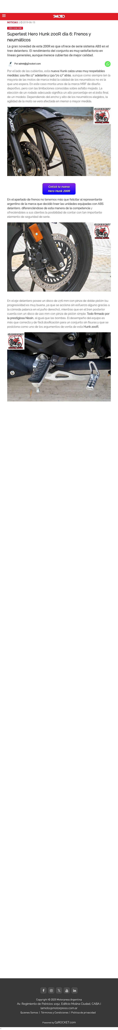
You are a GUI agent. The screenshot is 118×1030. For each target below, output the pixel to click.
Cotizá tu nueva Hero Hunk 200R (59, 189)
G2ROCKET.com (65, 1022)
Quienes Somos (29, 1012)
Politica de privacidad (83, 1012)
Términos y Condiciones (54, 1012)
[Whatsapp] (108, 64)
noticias (12, 22)
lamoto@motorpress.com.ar (59, 1008)
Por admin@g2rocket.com (27, 63)
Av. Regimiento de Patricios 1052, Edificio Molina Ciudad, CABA (58, 1004)
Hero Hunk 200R (15, 28)
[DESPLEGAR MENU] (4, 15)
